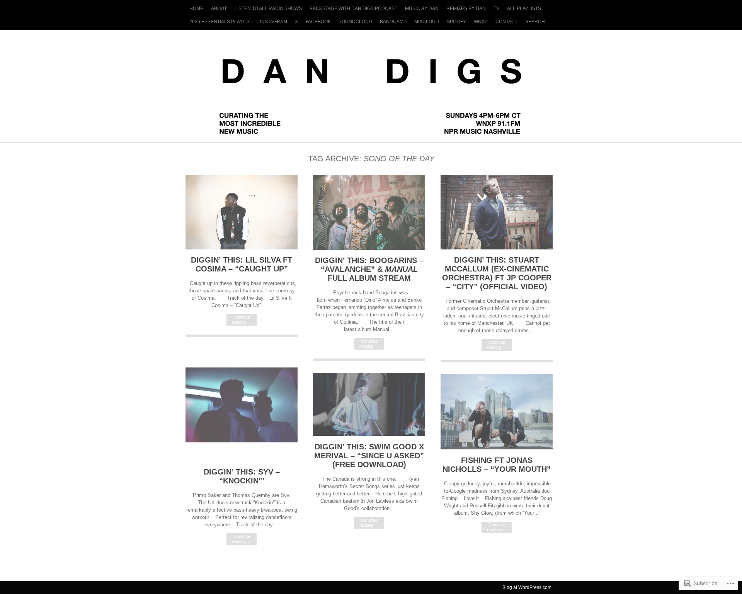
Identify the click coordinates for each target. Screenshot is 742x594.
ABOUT (219, 8)
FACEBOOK (318, 21)
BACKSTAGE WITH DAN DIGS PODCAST (353, 8)
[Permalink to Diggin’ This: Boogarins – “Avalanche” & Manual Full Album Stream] (369, 248)
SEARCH (535, 21)
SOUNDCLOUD (355, 21)
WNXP (481, 21)
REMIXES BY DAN (466, 8)
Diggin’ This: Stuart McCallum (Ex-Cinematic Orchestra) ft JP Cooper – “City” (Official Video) (496, 273)
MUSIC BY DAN (422, 8)
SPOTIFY (456, 21)
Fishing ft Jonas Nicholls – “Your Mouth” (496, 464)
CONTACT (506, 21)
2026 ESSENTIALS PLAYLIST (220, 21)
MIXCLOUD (426, 21)
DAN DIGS (371, 82)
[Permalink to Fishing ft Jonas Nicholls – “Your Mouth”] (497, 448)
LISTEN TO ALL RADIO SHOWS (268, 8)
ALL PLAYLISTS (524, 8)
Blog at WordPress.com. (527, 587)
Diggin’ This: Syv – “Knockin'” (242, 476)
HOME (196, 8)
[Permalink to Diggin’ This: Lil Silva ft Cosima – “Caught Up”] (242, 248)
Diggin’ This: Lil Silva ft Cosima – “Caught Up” (241, 264)
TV (496, 8)
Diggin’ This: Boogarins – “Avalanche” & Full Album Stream (369, 269)
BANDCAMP (393, 21)
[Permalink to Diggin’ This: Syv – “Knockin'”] (242, 459)
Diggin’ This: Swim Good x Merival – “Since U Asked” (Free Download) (369, 455)
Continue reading (241, 319)
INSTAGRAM (273, 21)
